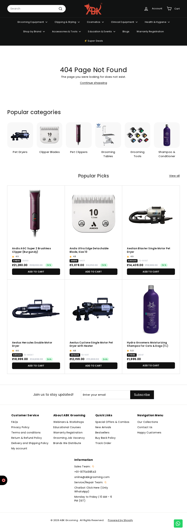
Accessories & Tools (65, 31)
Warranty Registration (150, 31)
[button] (13, 256)
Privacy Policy (20, 427)
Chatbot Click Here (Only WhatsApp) (91, 489)
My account (19, 448)
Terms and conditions (26, 432)
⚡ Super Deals (93, 41)
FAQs (14, 422)
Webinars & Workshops (68, 422)
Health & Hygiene (156, 22)
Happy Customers (149, 432)
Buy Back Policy (105, 438)
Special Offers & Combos (112, 422)
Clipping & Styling (66, 22)
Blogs (126, 31)
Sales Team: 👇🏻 (84, 466)
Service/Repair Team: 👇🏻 (90, 482)
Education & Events (100, 31)
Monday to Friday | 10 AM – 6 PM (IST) (93, 498)
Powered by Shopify (120, 520)
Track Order (103, 443)
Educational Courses (67, 427)
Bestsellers (102, 432)
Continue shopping (93, 83)
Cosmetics (94, 22)
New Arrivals (103, 427)
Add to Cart (36, 271)
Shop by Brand (32, 31)
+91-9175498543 (85, 472)
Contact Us (144, 427)
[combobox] (36, 8)
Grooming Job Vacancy (69, 438)
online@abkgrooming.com (92, 477)
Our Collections (147, 422)
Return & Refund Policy (26, 438)
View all (174, 176)
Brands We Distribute (67, 443)
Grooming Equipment (31, 22)
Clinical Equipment (123, 22)
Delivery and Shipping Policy (30, 443)
